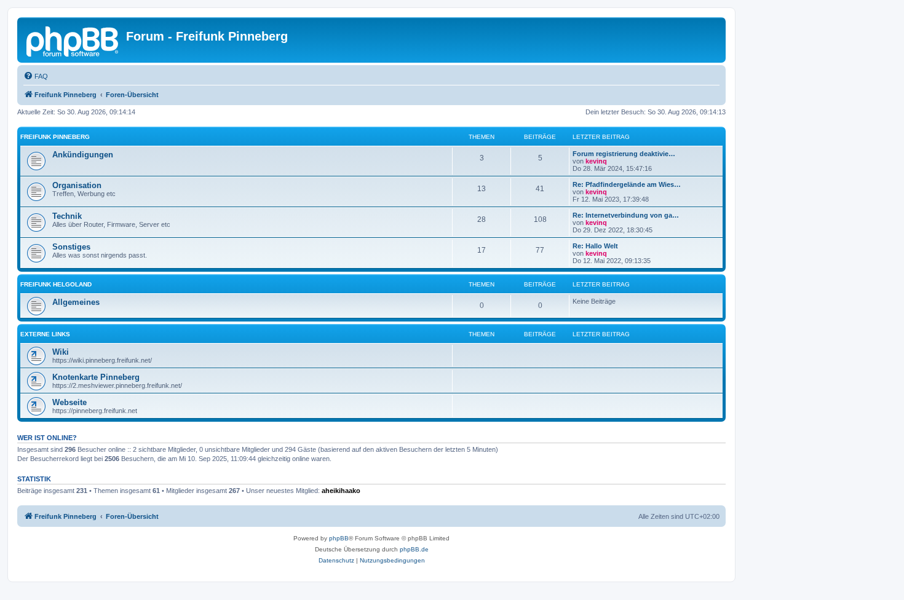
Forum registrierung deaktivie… (624, 153)
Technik (67, 216)
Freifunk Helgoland (56, 284)
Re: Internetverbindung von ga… (626, 215)
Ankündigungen (82, 154)
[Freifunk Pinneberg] (73, 40)
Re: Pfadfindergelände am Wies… (627, 184)
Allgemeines (76, 302)
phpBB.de (414, 549)
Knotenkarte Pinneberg (96, 377)
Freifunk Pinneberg (55, 136)
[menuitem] (35, 76)
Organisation (76, 185)
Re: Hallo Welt (595, 246)
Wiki (60, 352)
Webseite (69, 402)
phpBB (339, 538)
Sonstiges (71, 246)
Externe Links (45, 334)
